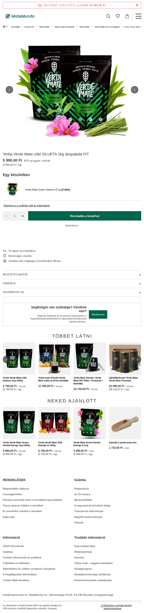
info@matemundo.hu (15, 594)
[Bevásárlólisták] (117, 16)
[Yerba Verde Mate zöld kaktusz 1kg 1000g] (19, 358)
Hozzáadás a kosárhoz (85, 216)
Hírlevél (78, 522)
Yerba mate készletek (64, 27)
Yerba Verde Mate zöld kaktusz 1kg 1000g (14, 379)
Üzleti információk (13, 545)
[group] (72, 89)
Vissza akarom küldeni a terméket (23, 505)
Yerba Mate (44, 27)
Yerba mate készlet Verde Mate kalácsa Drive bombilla (53, 379)
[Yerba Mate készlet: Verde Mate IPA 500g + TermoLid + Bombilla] (90, 358)
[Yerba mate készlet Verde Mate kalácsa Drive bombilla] (54, 358)
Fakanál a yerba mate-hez (122, 442)
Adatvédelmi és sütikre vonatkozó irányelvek (29, 568)
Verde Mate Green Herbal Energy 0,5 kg (87, 444)
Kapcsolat (8, 516)
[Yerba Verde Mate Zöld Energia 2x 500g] (54, 423)
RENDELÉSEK (14, 480)
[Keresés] (108, 16)
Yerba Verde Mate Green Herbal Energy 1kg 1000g (16, 444)
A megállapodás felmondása (19, 574)
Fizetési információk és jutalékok (22, 557)
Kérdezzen (98, 314)
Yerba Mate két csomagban (107, 27)
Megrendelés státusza (16, 488)
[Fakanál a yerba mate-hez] (125, 423)
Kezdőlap (15, 27)
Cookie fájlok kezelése (16, 580)
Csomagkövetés (12, 494)
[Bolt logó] (20, 16)
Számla (80, 480)
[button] (9, 89)
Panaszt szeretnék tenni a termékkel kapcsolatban (32, 499)
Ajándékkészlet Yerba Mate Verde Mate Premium (123, 379)
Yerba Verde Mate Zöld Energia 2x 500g (50, 444)
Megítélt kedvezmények (88, 516)
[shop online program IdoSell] (121, 607)
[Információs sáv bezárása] (137, 5)
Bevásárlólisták (83, 499)
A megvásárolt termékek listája (92, 505)
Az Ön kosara (82, 494)
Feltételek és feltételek (16, 563)
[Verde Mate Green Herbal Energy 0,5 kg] (90, 423)
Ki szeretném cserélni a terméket (22, 511)
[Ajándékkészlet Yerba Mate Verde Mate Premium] (125, 358)
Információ (11, 537)
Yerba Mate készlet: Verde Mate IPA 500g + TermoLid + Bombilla (88, 381)
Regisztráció (81, 488)
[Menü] (138, 16)
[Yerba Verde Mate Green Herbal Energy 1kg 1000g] (19, 423)
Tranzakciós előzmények (89, 511)
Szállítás (8, 551)
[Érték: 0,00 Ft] (127, 16)
